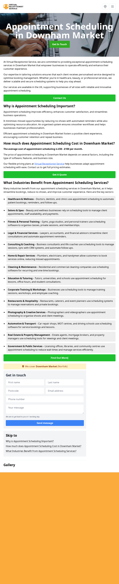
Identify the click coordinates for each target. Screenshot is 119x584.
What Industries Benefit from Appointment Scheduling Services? (41, 451)
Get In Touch (59, 44)
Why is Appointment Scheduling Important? (30, 441)
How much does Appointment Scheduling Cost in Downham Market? (43, 446)
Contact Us (59, 98)
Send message (45, 423)
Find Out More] (59, 357)
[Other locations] (105, 6)
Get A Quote (60, 174)
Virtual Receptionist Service (49, 163)
